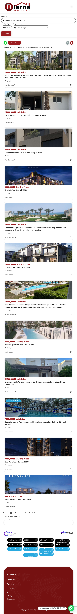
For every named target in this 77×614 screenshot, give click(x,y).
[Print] (5, 43)
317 (29, 513)
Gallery (9, 596)
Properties (11, 579)
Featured (38, 47)
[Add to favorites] (70, 85)
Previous (6, 513)
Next (33, 513)
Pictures (31, 47)
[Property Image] (38, 60)
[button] (71, 608)
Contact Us (11, 599)
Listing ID (7, 47)
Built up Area (17, 47)
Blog (8, 592)
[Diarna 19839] (17, 7)
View (45, 47)
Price (25, 47)
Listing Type (6, 24)
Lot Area (51, 47)
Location (4, 17)
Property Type (18, 24)
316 (25, 513)
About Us (10, 589)
